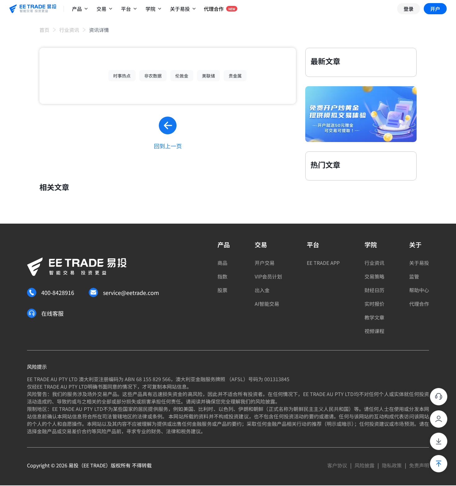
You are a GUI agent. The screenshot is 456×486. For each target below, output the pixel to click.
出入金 (262, 290)
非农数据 (153, 76)
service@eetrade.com (131, 292)
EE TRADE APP (323, 262)
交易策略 (374, 276)
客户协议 (337, 465)
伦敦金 (181, 76)
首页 (44, 29)
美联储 (208, 76)
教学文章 (374, 317)
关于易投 (419, 262)
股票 (222, 290)
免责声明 (419, 465)
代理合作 (419, 303)
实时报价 (374, 303)
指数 (222, 276)
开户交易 (265, 262)
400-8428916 (57, 292)
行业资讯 (69, 29)
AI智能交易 (267, 303)
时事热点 (122, 76)
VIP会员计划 (268, 276)
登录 (409, 8)
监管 (414, 276)
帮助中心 (419, 290)
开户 (435, 8)
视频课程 (374, 331)
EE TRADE (94, 465)
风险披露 (364, 465)
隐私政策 (392, 465)
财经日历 (374, 290)
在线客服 (52, 313)
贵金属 (235, 76)
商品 (222, 262)
